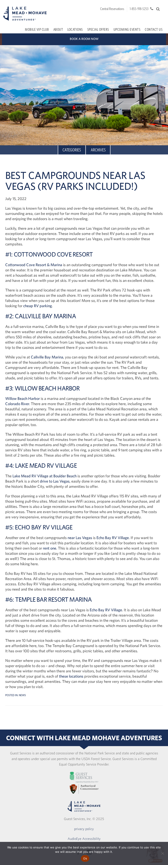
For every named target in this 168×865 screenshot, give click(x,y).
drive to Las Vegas (55, 481)
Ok (85, 858)
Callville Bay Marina (47, 357)
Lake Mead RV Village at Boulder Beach (44, 476)
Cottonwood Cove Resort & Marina (33, 264)
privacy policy (84, 829)
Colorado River (17, 403)
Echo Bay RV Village (112, 537)
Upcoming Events (127, 29)
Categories (72, 149)
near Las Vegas (80, 537)
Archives (98, 149)
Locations (75, 29)
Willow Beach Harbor (22, 398)
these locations (71, 676)
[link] (84, 777)
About (58, 29)
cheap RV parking (37, 305)
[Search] (158, 9)
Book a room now (84, 39)
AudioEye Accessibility (84, 839)
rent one (49, 548)
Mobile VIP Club (37, 29)
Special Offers (98, 29)
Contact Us (154, 29)
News (22, 695)
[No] (162, 853)
